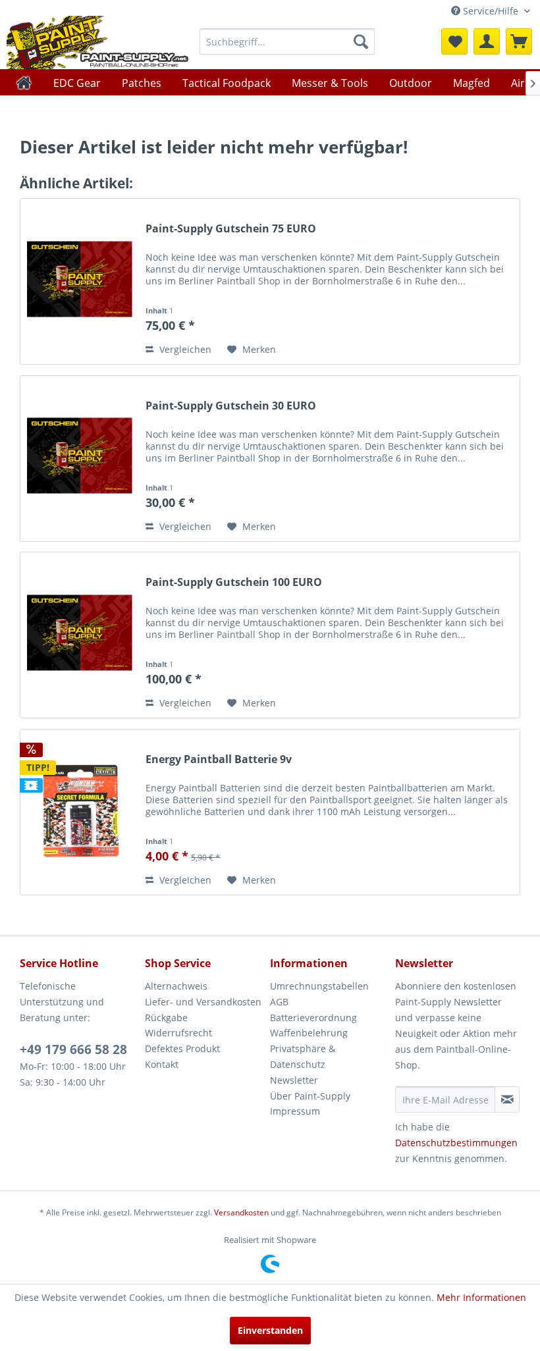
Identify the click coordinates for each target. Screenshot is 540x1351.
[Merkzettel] (454, 41)
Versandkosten (241, 1212)
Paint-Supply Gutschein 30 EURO (231, 406)
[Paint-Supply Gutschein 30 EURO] (79, 459)
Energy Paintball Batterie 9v (219, 759)
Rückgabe (166, 1017)
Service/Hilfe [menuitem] (490, 11)
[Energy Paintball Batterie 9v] (79, 812)
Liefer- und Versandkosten (203, 1001)
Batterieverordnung (313, 1017)
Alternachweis (176, 986)
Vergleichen (184, 349)
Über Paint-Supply (310, 1096)
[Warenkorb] (519, 41)
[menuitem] (287, 41)
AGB (279, 1001)
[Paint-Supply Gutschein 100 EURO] (79, 635)
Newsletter (294, 1080)
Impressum (295, 1111)
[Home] (24, 82)
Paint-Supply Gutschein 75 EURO (231, 229)
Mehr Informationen (481, 1297)
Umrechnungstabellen (319, 986)
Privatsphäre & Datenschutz (302, 1056)
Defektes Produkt (182, 1048)
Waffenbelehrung (309, 1032)
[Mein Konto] (486, 41)
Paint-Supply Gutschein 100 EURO (234, 582)
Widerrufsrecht (178, 1032)
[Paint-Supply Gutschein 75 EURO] (79, 281)
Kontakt (161, 1064)
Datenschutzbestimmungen (456, 1142)
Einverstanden (270, 1330)
